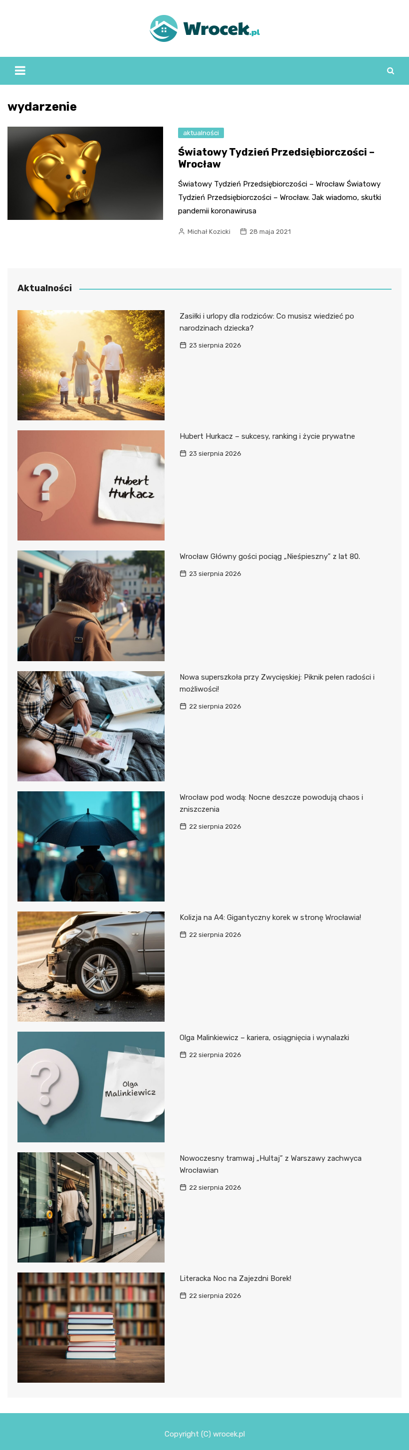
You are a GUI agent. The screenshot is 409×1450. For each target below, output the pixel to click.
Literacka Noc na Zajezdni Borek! (235, 1278)
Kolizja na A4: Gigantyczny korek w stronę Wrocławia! (270, 917)
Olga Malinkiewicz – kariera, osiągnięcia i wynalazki (264, 1037)
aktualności (201, 133)
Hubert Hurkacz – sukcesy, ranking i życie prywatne (267, 436)
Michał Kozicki (209, 231)
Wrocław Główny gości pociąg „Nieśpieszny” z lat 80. (270, 556)
